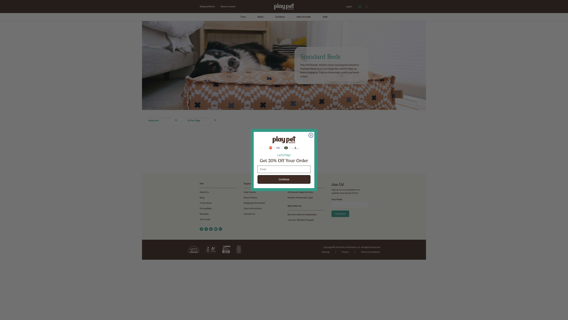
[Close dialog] (311, 135)
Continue (284, 179)
